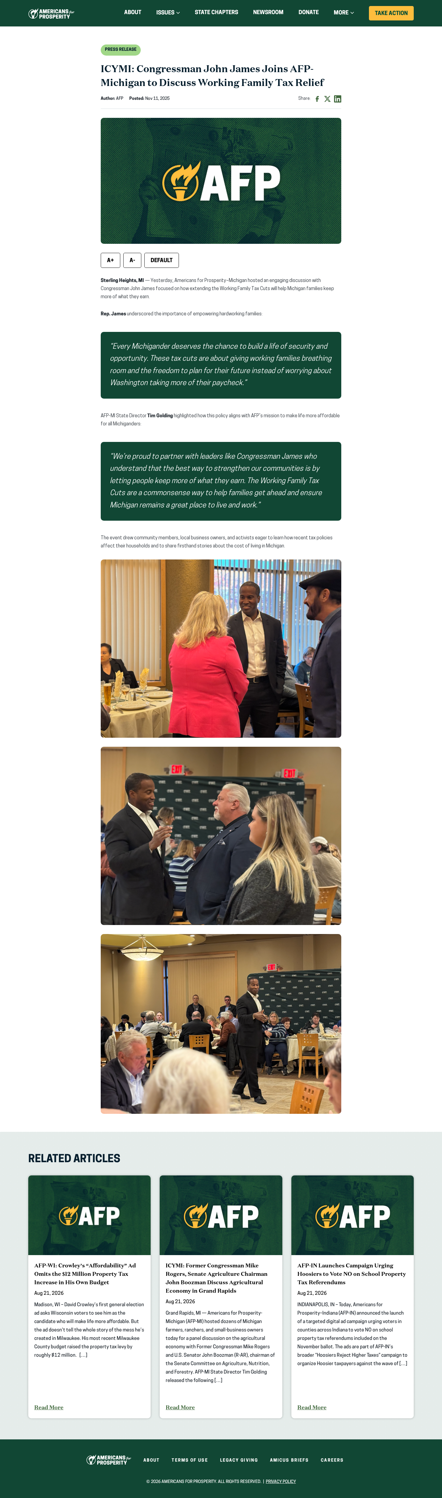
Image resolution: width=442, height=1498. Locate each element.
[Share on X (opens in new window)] (327, 99)
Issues (165, 13)
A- (132, 261)
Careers (332, 1460)
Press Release (121, 49)
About (132, 13)
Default (162, 261)
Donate (309, 14)
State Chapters (216, 13)
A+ (110, 261)
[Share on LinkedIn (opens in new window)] (337, 99)
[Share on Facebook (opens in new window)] (317, 99)
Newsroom (268, 13)
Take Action (394, 15)
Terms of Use (190, 1460)
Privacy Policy (281, 1482)
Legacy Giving (239, 1460)
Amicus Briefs (289, 1460)
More (341, 13)
